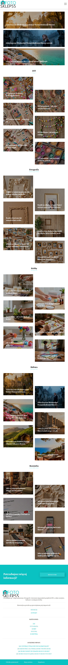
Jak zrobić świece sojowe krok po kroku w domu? (18, 292)
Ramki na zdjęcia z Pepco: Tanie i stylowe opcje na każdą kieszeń (50, 206)
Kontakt (34, 613)
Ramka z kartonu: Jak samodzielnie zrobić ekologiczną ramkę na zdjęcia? (17, 219)
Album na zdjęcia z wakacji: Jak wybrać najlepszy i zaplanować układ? (17, 245)
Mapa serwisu (28, 662)
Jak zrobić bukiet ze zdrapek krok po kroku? (34, 651)
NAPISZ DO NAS (52, 574)
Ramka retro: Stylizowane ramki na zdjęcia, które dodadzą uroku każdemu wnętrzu (50, 232)
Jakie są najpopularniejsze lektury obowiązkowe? (15, 489)
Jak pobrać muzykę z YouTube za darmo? (18, 515)
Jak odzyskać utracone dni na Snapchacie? (34, 646)
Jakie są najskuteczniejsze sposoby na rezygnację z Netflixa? (15, 541)
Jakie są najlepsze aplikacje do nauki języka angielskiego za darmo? (49, 554)
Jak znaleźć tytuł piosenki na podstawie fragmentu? (48, 502)
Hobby (34, 268)
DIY (34, 70)
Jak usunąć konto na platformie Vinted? (49, 528)
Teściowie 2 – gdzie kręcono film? (48, 456)
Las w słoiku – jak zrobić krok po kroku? (18, 318)
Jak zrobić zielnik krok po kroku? (50, 332)
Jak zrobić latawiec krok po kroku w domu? (48, 357)
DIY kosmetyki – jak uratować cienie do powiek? (49, 159)
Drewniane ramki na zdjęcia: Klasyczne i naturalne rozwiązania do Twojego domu (49, 258)
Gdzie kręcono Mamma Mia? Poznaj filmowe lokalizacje (26, 61)
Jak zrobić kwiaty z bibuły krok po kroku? (17, 344)
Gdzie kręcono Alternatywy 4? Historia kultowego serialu (49, 430)
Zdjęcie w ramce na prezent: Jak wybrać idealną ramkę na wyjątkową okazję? (17, 193)
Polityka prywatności (12, 662)
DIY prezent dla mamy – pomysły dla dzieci (15, 94)
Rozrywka (34, 465)
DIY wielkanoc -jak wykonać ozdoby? (48, 133)
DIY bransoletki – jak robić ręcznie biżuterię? (47, 107)
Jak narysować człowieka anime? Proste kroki (34, 649)
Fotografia (34, 169)
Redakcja (34, 610)
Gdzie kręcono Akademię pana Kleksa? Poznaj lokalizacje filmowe (30, 25)
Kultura (34, 367)
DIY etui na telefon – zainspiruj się (17, 120)
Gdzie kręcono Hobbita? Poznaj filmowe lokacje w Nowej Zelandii (17, 442)
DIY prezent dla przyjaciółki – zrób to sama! (17, 146)
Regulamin (41, 662)
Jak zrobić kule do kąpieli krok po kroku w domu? (49, 305)
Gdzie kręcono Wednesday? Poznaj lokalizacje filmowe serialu (29, 43)
